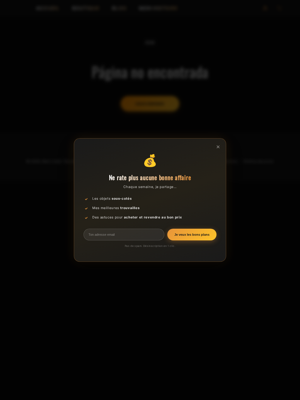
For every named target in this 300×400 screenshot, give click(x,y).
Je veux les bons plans (191, 234)
